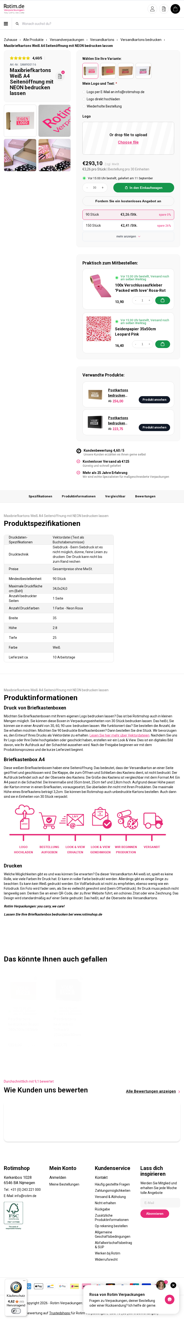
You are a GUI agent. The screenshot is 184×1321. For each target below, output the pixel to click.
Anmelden (57, 1177)
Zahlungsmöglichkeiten (112, 1190)
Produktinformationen (79, 496)
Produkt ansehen (154, 399)
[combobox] (101, 23)
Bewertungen (145, 496)
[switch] (16, 1311)
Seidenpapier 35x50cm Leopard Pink (135, 332)
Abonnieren (154, 1213)
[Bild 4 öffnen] (54, 155)
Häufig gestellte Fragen (112, 1184)
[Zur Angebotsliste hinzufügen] (36, 978)
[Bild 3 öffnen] (20, 155)
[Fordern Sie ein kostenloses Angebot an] (60, 76)
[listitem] (90, 71)
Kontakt (101, 1177)
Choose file (128, 142)
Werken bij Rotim (107, 1253)
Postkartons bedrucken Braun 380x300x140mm (121, 393)
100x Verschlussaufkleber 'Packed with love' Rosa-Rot (140, 288)
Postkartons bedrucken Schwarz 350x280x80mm (120, 421)
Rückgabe (102, 1209)
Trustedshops (60, 1313)
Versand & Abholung (110, 1197)
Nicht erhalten (105, 1203)
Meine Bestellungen (64, 1184)
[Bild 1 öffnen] (20, 121)
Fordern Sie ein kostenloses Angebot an (128, 201)
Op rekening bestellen (111, 1226)
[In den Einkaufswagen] (162, 300)
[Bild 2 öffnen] (54, 121)
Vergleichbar (115, 496)
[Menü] (24, 1282)
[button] (152, 9)
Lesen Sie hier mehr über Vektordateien (120, 735)
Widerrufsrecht (106, 1259)
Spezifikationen (40, 496)
